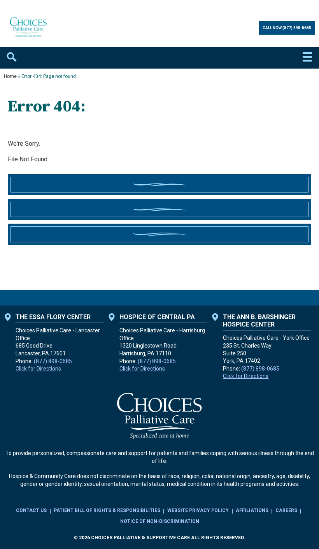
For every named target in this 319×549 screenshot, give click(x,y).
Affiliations (252, 510)
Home (10, 76)
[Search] (11, 58)
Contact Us (31, 510)
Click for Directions (38, 368)
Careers (286, 510)
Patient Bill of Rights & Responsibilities (107, 510)
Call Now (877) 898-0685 (287, 28)
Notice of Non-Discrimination (159, 521)
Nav (307, 58)
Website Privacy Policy (198, 510)
